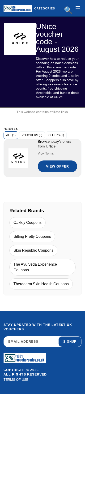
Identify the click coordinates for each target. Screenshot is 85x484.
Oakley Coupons (27, 222)
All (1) (11, 135)
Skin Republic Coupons (33, 250)
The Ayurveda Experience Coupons (35, 267)
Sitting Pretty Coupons (32, 236)
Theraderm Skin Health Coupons (41, 284)
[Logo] (18, 8)
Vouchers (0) (32, 135)
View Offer (57, 166)
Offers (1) (56, 135)
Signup (69, 341)
